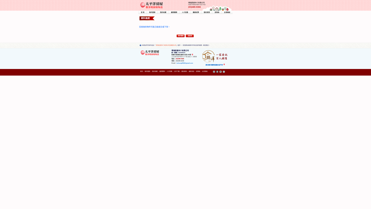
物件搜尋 (152, 12)
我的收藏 (163, 12)
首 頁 (142, 12)
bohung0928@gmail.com (185, 63)
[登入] (224, 72)
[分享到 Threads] (220, 72)
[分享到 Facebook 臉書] (217, 72)
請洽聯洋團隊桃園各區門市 (214, 65)
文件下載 (177, 71)
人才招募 (185, 12)
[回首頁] (152, 2)
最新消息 (192, 71)
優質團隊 (174, 12)
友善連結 (227, 12)
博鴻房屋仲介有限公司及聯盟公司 (166, 45)
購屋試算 (196, 12)
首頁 (141, 71)
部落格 (217, 12)
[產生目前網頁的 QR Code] (214, 72)
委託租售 (207, 12)
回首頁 (190, 35)
